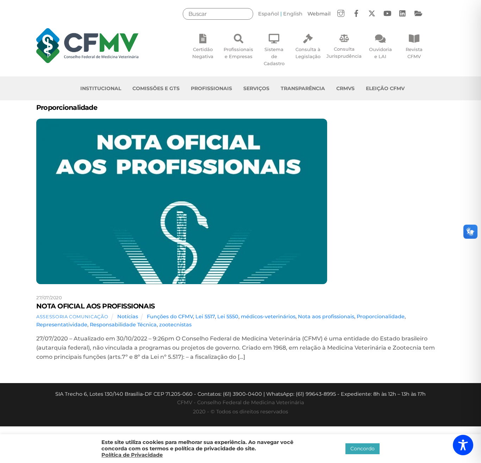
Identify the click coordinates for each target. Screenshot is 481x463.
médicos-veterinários (268, 316)
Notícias (127, 316)
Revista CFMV (414, 52)
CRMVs (345, 88)
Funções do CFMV (170, 316)
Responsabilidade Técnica (123, 324)
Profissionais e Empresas (238, 52)
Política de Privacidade (132, 455)
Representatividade (61, 324)
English (292, 14)
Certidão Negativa (202, 52)
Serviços (256, 88)
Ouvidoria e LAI (380, 52)
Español (268, 14)
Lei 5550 (227, 316)
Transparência (303, 88)
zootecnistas (175, 324)
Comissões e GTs (156, 88)
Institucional (100, 88)
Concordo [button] (362, 448)
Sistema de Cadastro (274, 56)
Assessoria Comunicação (72, 316)
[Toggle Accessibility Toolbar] (463, 445)
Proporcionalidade (381, 316)
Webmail (319, 14)
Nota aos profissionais (326, 316)
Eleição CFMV (385, 88)
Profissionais (211, 88)
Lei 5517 (205, 316)
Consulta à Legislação (307, 52)
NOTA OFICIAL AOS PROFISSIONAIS (95, 306)
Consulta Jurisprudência (344, 52)
